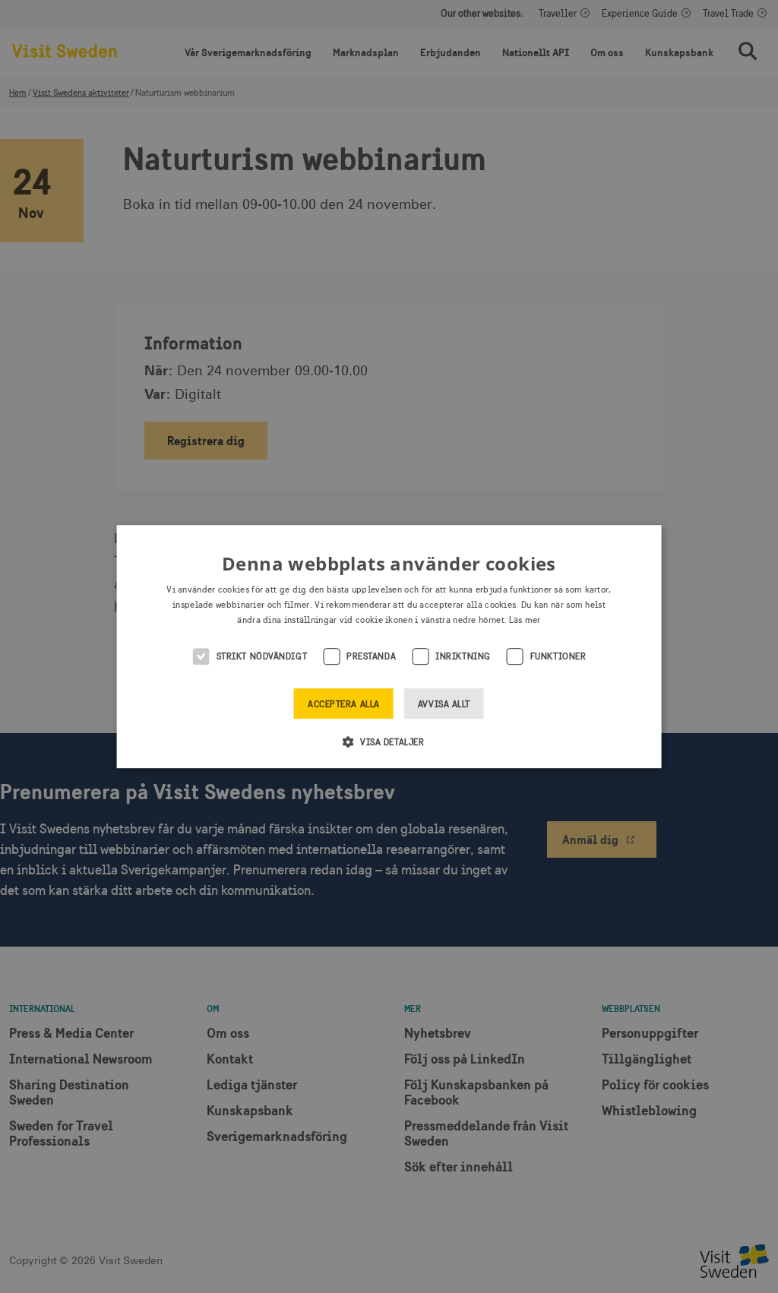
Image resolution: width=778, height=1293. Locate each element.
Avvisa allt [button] (444, 704)
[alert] (389, 646)
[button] (389, 741)
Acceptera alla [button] (344, 704)
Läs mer (524, 620)
